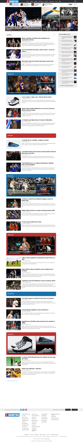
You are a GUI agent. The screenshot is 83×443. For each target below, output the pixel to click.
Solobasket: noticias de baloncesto (55, 414)
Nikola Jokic (34, 418)
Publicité (32, 434)
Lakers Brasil (53, 416)
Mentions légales (42, 434)
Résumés (10, 235)
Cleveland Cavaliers (25, 429)
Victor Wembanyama (35, 415)
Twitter (21, 410)
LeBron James (34, 414)
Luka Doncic (34, 417)
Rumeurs (10, 176)
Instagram (26, 410)
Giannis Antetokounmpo (36, 426)
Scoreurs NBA (44, 417)
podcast (10, 135)
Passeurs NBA (44, 420)
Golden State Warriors (26, 414)
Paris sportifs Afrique (55, 419)
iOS (68, 410)
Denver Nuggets (25, 423)
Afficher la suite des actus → (12, 380)
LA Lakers (24, 415)
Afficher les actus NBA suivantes (66, 85)
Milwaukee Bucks (25, 420)
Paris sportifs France (54, 418)
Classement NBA (44, 414)
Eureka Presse (47, 438)
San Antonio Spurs (25, 428)
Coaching (10, 293)
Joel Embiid (34, 428)
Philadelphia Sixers (25, 425)
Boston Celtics (24, 417)
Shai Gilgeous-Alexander (34, 430)
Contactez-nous (26, 434)
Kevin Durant (34, 425)
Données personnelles (54, 434)
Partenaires (36, 434)
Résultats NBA (44, 415)
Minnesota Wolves (25, 418)
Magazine (10, 74)
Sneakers (10, 334)
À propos (48, 434)
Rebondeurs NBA (45, 418)
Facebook (23, 410)
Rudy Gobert (34, 423)
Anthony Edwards (35, 420)
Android (75, 410)
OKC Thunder (24, 426)
